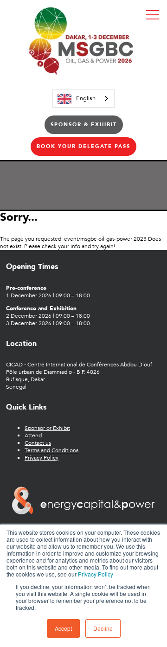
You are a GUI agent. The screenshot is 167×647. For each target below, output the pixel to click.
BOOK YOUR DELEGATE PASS (83, 146)
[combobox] (83, 99)
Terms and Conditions (51, 450)
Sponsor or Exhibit (47, 428)
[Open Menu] (152, 14)
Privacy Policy (95, 574)
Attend (33, 435)
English (86, 98)
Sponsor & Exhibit (84, 124)
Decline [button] (103, 628)
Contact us (38, 443)
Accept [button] (63, 628)
